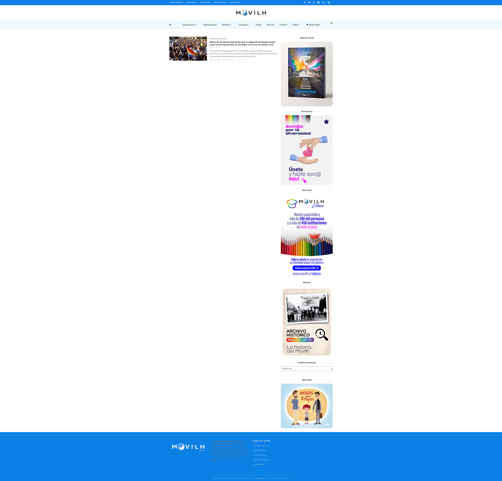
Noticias (222, 39)
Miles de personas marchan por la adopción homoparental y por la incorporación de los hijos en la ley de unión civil (242, 43)
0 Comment (215, 60)
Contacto (283, 25)
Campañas (243, 25)
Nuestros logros (210, 25)
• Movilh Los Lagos (220, 2)
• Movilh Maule (191, 2)
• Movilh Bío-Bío (204, 2)
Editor (212, 47)
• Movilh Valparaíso (176, 2)
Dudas (258, 25)
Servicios (270, 25)
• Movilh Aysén (235, 2)
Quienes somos (188, 25)
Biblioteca (226, 25)
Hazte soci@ (313, 25)
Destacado (214, 39)
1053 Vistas (227, 60)
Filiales (295, 25)
